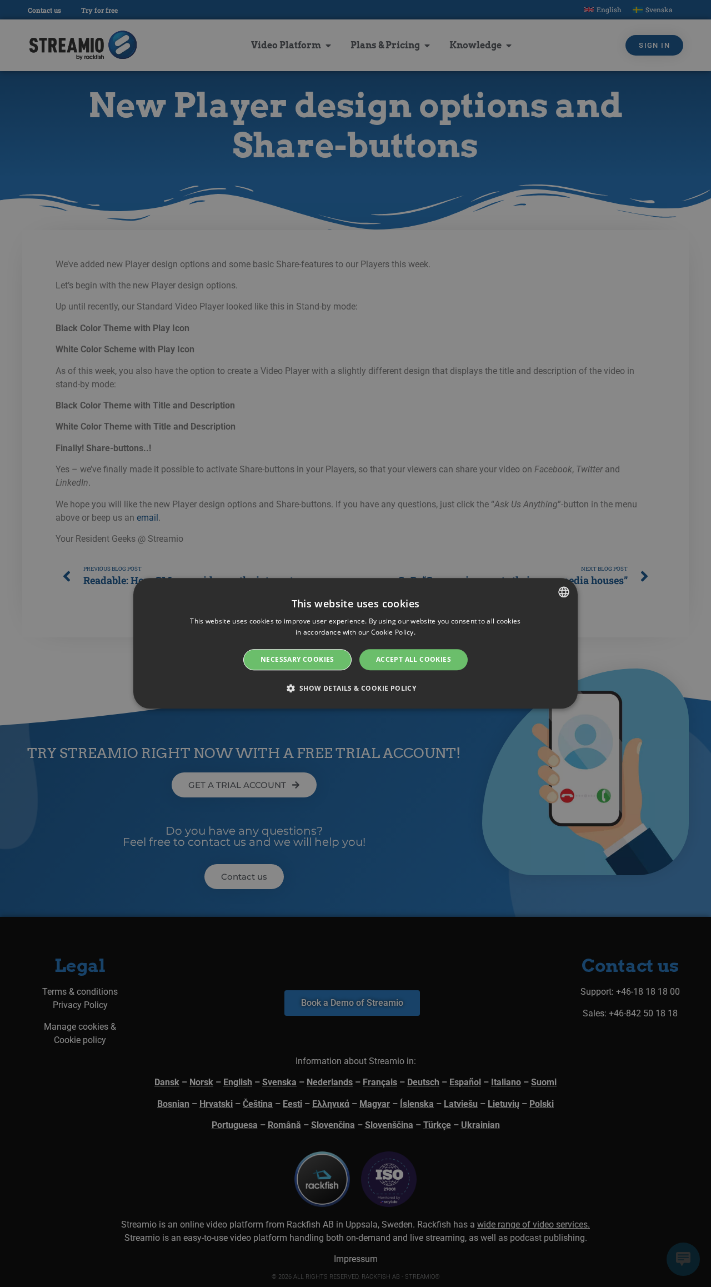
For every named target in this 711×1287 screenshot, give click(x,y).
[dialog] (355, 643)
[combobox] (563, 591)
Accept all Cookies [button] (413, 659)
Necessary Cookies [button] (297, 659)
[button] (356, 688)
